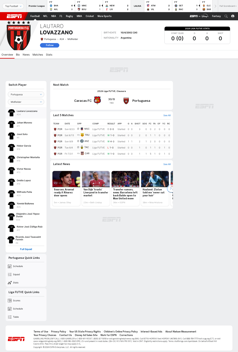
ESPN (14, 16)
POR (60, 129)
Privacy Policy (58, 331)
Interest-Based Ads (151, 331)
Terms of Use (40, 331)
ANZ (86, 141)
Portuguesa (50, 39)
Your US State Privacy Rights (85, 331)
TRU (87, 134)
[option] (66, 188)
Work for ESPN (108, 335)
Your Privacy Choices (44, 335)
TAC (86, 147)
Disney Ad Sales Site (86, 335)
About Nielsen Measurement (180, 331)
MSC (87, 128)
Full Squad (26, 249)
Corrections (126, 335)
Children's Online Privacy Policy (121, 331)
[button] (226, 16)
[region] (111, 139)
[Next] (215, 6)
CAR (87, 153)
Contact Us (65, 335)
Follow (50, 45)
